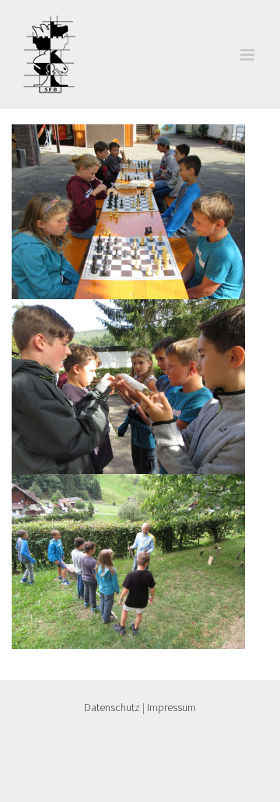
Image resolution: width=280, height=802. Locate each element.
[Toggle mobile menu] (248, 55)
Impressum (171, 707)
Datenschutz (112, 707)
